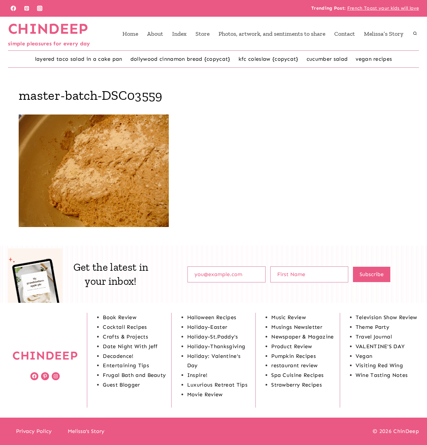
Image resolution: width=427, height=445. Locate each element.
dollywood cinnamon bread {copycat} (180, 59)
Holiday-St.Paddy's (212, 336)
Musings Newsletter (296, 327)
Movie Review (205, 394)
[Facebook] (13, 8)
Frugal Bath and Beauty (134, 375)
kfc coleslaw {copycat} (269, 59)
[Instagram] (39, 8)
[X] (213, 431)
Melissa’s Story (383, 33)
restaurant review (294, 365)
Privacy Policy (34, 431)
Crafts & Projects (125, 336)
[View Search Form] (415, 34)
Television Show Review (386, 317)
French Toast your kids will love (383, 8)
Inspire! (197, 375)
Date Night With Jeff (130, 346)
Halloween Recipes (211, 317)
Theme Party (373, 327)
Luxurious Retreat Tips (217, 385)
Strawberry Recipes (296, 385)
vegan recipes (374, 59)
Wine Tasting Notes (382, 375)
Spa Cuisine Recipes (297, 375)
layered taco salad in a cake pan (78, 59)
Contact (344, 33)
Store (202, 33)
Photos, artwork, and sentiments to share (272, 33)
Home (130, 33)
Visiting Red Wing (379, 365)
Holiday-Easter (207, 327)
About (155, 33)
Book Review (119, 317)
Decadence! (118, 356)
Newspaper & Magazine (302, 336)
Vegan (364, 356)
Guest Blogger (121, 385)
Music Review (288, 317)
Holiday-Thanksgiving (216, 346)
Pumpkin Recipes (293, 356)
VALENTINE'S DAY (380, 346)
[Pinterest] (26, 8)
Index (179, 33)
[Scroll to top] (411, 419)
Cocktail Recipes (125, 327)
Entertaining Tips (126, 365)
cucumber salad (327, 59)
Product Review (291, 346)
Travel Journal (374, 336)
